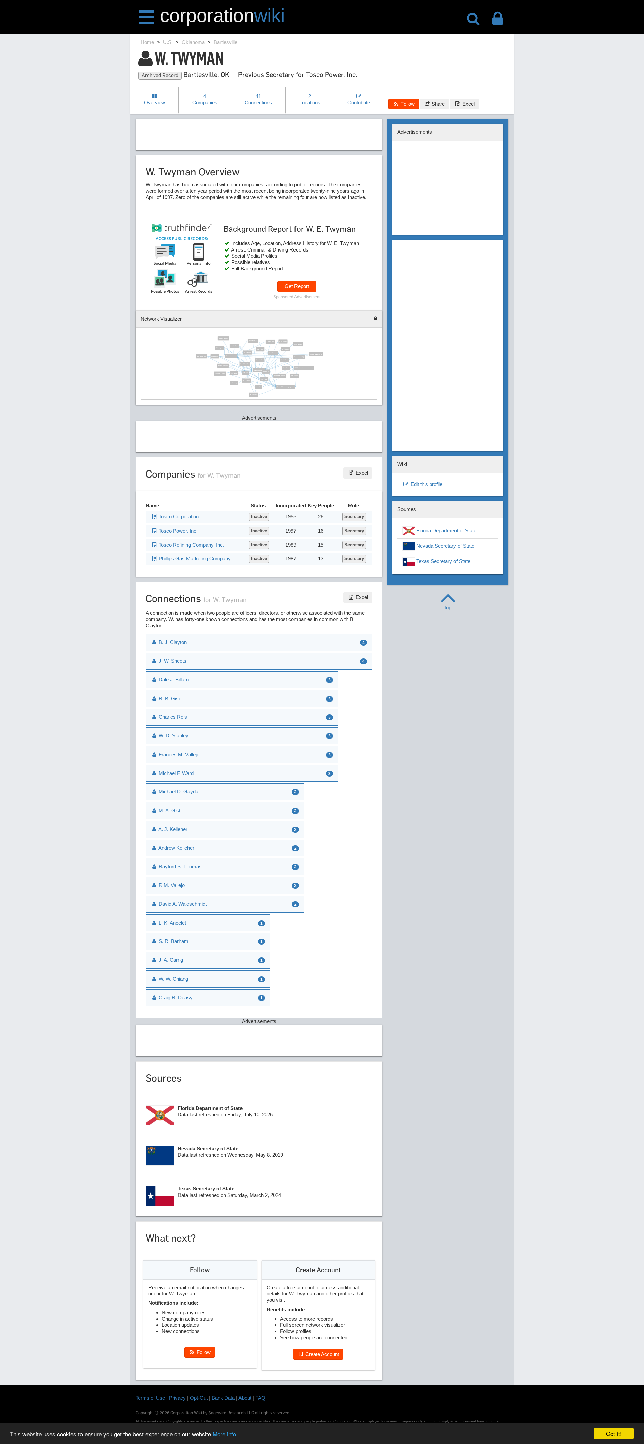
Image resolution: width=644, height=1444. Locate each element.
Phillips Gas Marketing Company (303, 367)
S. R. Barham (298, 344)
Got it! (614, 1433)
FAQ (260, 1398)
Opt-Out (199, 1398)
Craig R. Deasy (175, 997)
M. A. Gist (258, 386)
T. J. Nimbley (259, 359)
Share (437, 104)
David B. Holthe (244, 363)
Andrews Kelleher (223, 338)
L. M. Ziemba (282, 341)
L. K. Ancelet (171, 923)
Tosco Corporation (258, 370)
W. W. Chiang (284, 359)
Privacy (177, 1398)
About (244, 1398)
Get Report (297, 286)
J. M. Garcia (294, 375)
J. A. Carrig (234, 383)
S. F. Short (286, 367)
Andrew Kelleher (201, 356)
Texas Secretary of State (442, 561)
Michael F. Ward (252, 340)
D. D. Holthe (285, 349)
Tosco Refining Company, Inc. (285, 386)
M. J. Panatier (246, 380)
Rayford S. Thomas (220, 373)
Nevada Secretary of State (444, 546)
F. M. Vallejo (260, 349)
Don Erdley (266, 371)
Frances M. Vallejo (299, 357)
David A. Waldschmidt (316, 354)
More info (224, 1434)
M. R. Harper (247, 352)
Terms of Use (150, 1398)
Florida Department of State (445, 530)
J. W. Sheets (264, 379)
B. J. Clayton (219, 348)
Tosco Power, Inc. (231, 355)
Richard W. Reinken (279, 375)
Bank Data (223, 1398)
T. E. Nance (234, 373)
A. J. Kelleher (270, 341)
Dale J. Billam (234, 346)
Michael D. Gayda (223, 365)
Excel (468, 104)
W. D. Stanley (253, 394)
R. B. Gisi (245, 372)
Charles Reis (214, 356)
